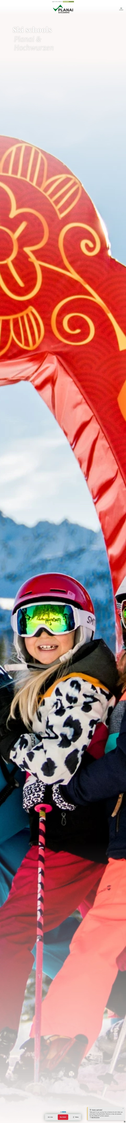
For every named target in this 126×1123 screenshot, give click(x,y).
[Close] (123, 1108)
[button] (125, 1122)
